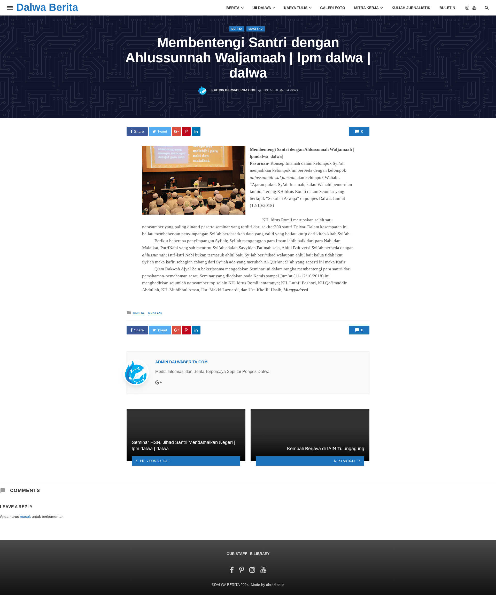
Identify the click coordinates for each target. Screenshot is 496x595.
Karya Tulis (295, 8)
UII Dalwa (261, 8)
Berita (232, 8)
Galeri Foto (332, 8)
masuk (25, 516)
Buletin (447, 8)
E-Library (259, 554)
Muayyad (256, 28)
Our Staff (237, 554)
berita (236, 28)
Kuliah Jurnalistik (411, 8)
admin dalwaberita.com (234, 90)
